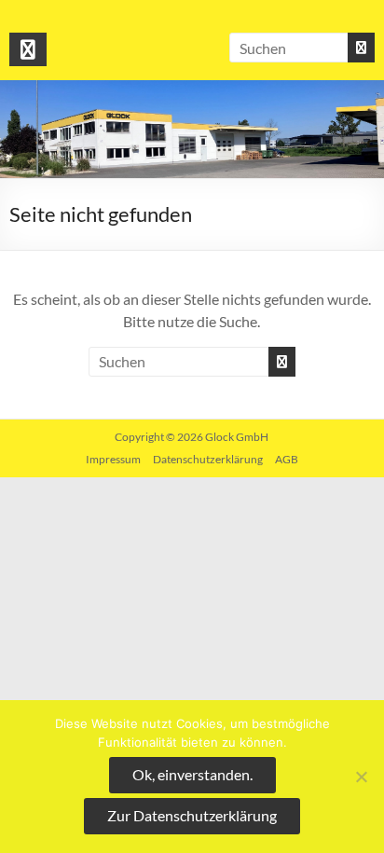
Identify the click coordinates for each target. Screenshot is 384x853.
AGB (286, 459)
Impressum (113, 459)
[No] (360, 776)
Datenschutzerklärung (208, 459)
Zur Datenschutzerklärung (192, 815)
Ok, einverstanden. (192, 774)
